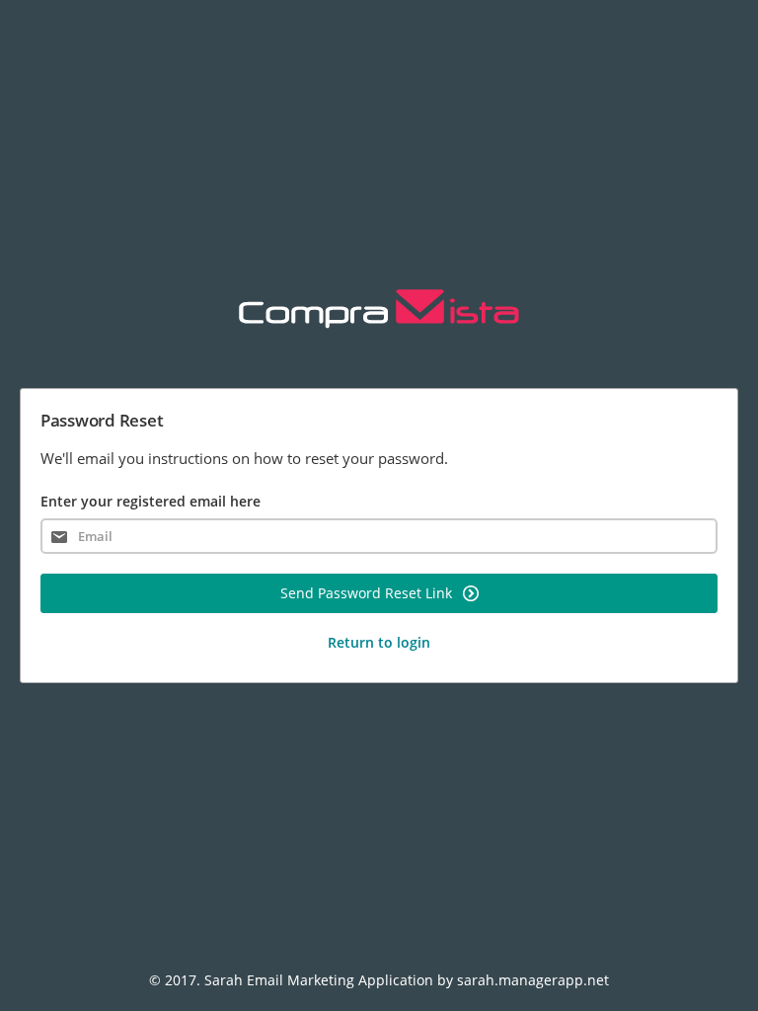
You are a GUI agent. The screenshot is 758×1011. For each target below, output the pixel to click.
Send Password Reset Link (368, 592)
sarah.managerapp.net (533, 980)
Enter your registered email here (150, 501)
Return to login (379, 642)
